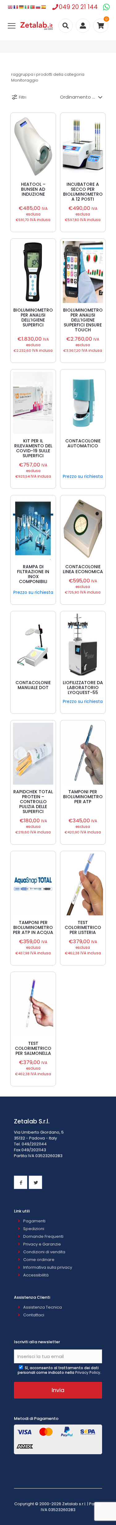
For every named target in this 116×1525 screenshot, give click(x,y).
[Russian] (38, 7)
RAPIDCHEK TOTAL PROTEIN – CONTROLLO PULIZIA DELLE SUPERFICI (33, 802)
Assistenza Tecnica (42, 1307)
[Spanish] (44, 7)
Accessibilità (36, 1275)
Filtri (22, 97)
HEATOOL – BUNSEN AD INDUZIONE (33, 189)
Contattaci (33, 1315)
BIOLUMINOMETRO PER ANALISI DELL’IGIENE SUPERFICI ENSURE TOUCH (83, 320)
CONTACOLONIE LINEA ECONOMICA (83, 569)
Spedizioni (33, 1229)
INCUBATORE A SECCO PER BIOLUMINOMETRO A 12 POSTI (83, 191)
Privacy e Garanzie (42, 1244)
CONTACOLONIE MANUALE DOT (33, 685)
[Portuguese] (33, 7)
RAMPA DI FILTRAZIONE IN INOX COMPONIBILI (33, 574)
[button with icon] (20, 1182)
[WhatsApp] (106, 7)
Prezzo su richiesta (83, 476)
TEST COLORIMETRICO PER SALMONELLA (33, 1048)
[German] (21, 7)
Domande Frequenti (43, 1236)
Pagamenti (34, 1221)
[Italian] (27, 7)
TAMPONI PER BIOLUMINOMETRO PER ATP (83, 797)
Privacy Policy (87, 1372)
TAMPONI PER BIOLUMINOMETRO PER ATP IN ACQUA (33, 927)
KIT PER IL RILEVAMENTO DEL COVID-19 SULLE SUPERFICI (33, 448)
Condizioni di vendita (44, 1252)
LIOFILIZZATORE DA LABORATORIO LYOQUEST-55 (83, 687)
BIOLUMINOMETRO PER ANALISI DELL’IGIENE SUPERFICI (33, 317)
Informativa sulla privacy (47, 1267)
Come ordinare (38, 1260)
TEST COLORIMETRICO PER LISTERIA (83, 927)
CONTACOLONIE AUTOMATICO (83, 443)
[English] (10, 7)
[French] (16, 7)
